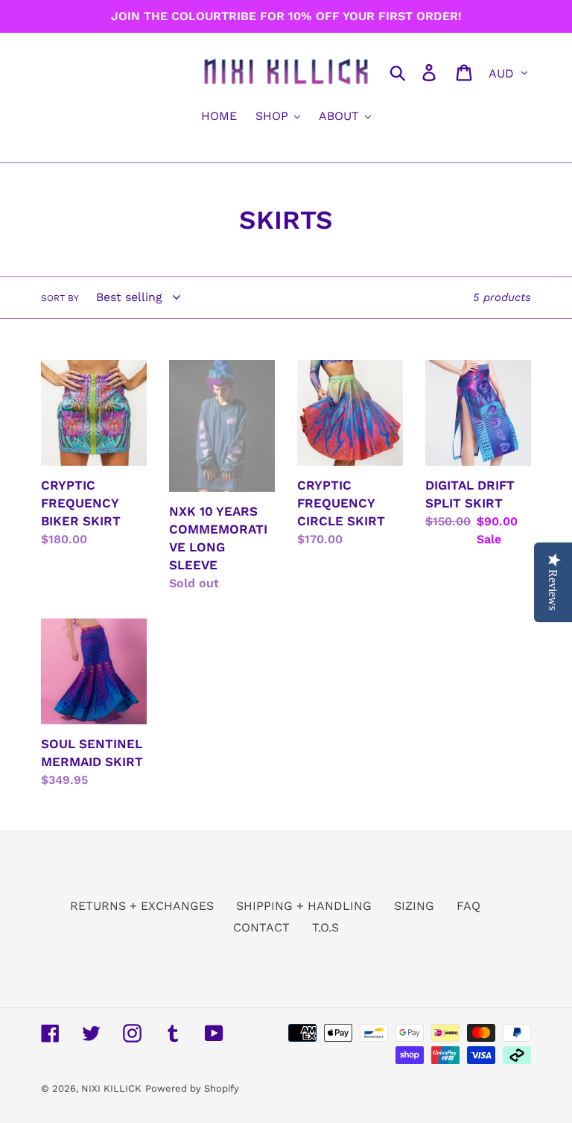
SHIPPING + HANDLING (304, 906)
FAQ (468, 906)
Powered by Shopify (192, 1088)
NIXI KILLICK (111, 1088)
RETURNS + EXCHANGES (142, 906)
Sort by (60, 298)
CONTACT (261, 927)
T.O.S (325, 927)
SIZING (414, 906)
